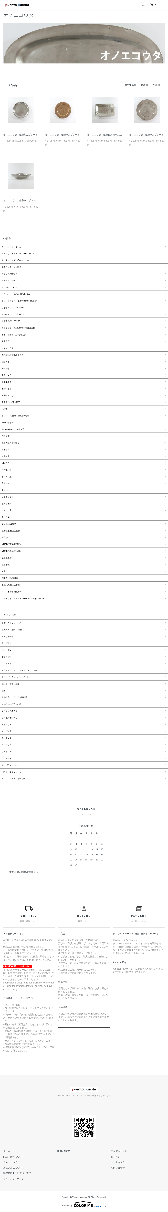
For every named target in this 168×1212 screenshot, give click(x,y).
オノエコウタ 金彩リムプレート (62, 134)
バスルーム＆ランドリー (12, 771)
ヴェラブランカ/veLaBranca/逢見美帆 (18, 327)
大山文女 (6, 341)
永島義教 (6, 483)
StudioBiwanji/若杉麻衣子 (13, 429)
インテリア (6, 744)
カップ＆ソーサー (9, 643)
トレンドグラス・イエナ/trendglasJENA (19, 300)
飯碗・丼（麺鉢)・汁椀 (12, 629)
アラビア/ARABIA (9, 273)
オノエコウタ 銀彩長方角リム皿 (104, 134)
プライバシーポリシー (14, 1178)
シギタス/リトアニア (11, 320)
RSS (59, 1151)
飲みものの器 (7, 636)
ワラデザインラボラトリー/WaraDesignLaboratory (24, 598)
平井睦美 (6, 517)
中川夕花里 (6, 476)
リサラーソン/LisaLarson (13, 307)
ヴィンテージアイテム (11, 246)
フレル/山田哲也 (9, 523)
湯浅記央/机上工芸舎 (11, 584)
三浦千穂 (6, 564)
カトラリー (6, 724)
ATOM (67, 1151)
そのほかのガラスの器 (11, 704)
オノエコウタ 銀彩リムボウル (19, 200)
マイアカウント (119, 1151)
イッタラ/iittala (8, 280)
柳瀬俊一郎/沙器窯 (10, 577)
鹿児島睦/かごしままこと (13, 354)
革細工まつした (8, 381)
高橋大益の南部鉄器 (10, 442)
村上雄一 (6, 571)
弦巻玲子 (6, 456)
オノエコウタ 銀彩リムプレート (146, 134)
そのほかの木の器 (9, 710)
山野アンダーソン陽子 (11, 266)
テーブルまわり (8, 731)
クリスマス (6, 758)
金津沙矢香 (6, 375)
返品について (10, 1162)
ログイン (115, 1156)
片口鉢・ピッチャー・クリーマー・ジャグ (20, 670)
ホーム (6, 1151)
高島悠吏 (6, 435)
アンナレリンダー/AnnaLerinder (16, 260)
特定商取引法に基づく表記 (17, 1173)
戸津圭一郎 (6, 469)
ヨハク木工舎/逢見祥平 (12, 591)
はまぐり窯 (6, 510)
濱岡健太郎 (6, 503)
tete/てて (5, 462)
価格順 (144, 84)
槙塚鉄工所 (6, 557)
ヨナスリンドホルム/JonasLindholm (18, 253)
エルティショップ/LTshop (13, 314)
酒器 (4, 690)
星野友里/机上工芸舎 (11, 530)
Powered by (67, 1205)
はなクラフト (7, 496)
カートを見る (118, 1162)
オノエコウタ (7, 348)
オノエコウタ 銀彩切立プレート (20, 134)
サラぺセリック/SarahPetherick (16, 293)
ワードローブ (7, 751)
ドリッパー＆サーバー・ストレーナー (18, 676)
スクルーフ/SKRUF (10, 287)
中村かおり (6, 490)
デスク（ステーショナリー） (14, 778)
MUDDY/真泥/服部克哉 (12, 544)
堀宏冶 (5, 537)
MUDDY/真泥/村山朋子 (12, 550)
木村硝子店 (6, 388)
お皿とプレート (8, 649)
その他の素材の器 (9, 717)
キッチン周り (7, 737)
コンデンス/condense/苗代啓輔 (15, 415)
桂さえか (6, 361)
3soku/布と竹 (7, 422)
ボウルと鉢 (6, 656)
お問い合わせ (118, 1167)
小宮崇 (5, 408)
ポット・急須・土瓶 (10, 683)
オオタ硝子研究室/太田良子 (14, 334)
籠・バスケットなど (10, 764)
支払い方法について (13, 1167)
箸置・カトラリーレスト (12, 622)
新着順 (156, 84)
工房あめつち (7, 395)
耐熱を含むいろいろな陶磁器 (14, 697)
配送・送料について (13, 1156)
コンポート (6, 663)
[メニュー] (163, 5)
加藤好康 (6, 368)
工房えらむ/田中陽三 (11, 402)
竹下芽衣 (6, 449)
